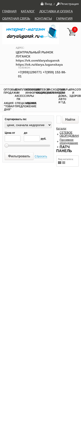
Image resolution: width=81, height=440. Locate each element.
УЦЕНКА (30, 103)
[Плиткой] (59, 162)
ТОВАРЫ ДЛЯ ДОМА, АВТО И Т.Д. (63, 96)
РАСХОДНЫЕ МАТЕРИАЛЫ (52, 91)
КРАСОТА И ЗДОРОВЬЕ (74, 93)
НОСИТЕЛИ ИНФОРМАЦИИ (30, 91)
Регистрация (69, 3)
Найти (70, 119)
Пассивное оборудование (69, 141)
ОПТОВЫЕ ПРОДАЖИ (8, 91)
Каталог (61, 128)
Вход (48, 3)
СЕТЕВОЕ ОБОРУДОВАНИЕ (41, 91)
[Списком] (63, 162)
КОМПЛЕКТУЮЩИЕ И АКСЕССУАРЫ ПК (19, 94)
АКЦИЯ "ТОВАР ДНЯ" (8, 106)
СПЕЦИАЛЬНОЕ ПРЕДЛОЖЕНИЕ (19, 105)
